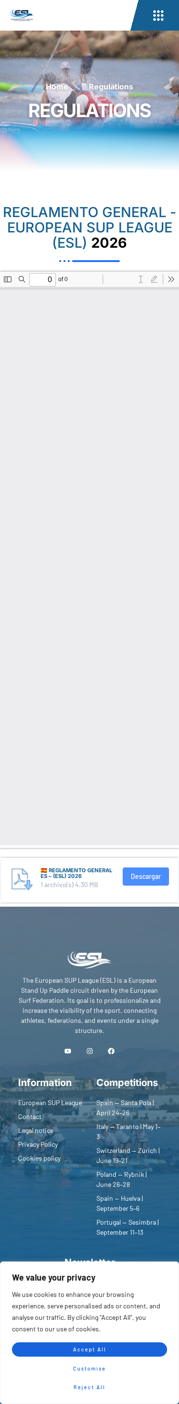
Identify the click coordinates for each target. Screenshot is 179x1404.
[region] (89, 1332)
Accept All (89, 1349)
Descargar (146, 876)
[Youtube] (68, 1051)
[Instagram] (89, 1051)
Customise (89, 1368)
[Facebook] (111, 1051)
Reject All (89, 1387)
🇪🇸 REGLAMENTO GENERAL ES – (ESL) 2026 (76, 873)
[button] (158, 15)
